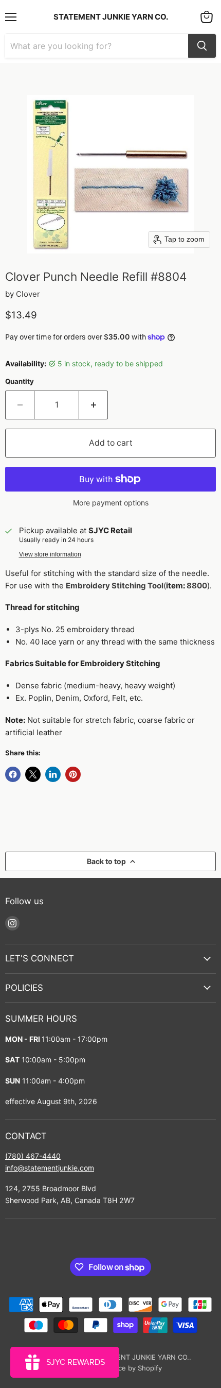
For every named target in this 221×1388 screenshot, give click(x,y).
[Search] (202, 46)
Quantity (19, 381)
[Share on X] (33, 774)
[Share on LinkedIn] (53, 774)
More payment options (111, 503)
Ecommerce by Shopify (125, 1368)
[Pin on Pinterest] (73, 774)
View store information (50, 554)
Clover (28, 294)
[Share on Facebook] (13, 774)
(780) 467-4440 (33, 1156)
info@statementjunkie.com (49, 1167)
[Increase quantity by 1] (93, 405)
